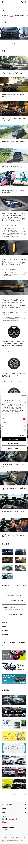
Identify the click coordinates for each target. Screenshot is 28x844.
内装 (7, 43)
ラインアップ (4, 5)
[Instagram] (17, 819)
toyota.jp (11, 402)
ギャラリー (14, 43)
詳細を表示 (21, 435)
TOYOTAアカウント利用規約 (19, 835)
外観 (3, 43)
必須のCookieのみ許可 (14, 448)
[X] (6, 819)
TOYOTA (2, 2)
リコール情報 (23, 837)
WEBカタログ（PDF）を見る (17, 600)
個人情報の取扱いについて (7, 835)
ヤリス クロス (5, 10)
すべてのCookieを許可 (14, 439)
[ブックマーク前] (25, 10)
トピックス (23, 5)
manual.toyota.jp (19, 402)
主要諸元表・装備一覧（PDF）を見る (15, 614)
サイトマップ (4, 834)
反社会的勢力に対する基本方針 (8, 837)
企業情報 (17, 837)
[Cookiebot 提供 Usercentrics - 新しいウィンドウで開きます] (20, 395)
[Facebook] (10, 819)
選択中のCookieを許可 (14, 443)
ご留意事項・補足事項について (18, 794)
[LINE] (3, 819)
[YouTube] (13, 819)
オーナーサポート (13, 5)
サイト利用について (12, 834)
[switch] (24, 422)
